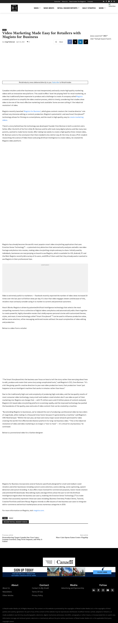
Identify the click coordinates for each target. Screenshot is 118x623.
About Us (6, 588)
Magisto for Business (32, 111)
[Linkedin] (80, 41)
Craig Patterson (9, 42)
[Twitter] (111, 1)
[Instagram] (114, 1)
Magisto (79, 96)
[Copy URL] (85, 41)
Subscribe (55, 82)
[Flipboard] (109, 1)
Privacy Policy (37, 595)
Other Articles (8, 595)
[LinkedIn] (103, 1)
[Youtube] (108, 590)
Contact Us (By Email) (40, 588)
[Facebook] (106, 1)
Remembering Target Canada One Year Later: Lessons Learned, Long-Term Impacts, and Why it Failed (22, 540)
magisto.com (38, 510)
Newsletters (7, 592)
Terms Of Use (37, 592)
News (4, 30)
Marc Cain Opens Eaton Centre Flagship (72, 538)
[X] (75, 41)
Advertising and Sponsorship (72, 588)
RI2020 (11, 518)
